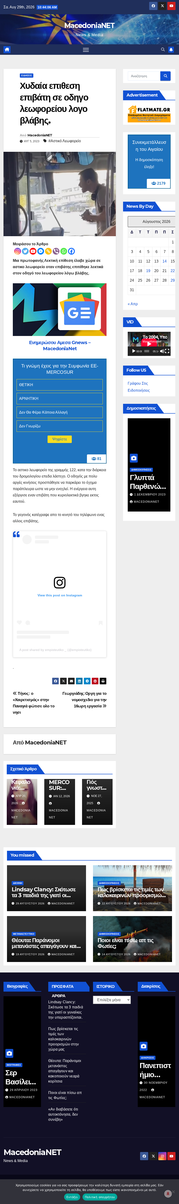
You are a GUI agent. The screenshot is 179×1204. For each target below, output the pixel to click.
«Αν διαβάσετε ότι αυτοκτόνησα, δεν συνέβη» (63, 1114)
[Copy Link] (48, 251)
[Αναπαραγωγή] (133, 351)
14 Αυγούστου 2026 (116, 954)
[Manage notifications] (168, 1193)
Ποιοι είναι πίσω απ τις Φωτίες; (125, 943)
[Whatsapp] (63, 251)
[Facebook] (71, 251)
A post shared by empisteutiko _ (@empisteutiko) (55, 650)
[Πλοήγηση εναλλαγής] (86, 49)
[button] (163, 50)
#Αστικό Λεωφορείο (64, 141)
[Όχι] (173, 1191)
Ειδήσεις (26, 75)
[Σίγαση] (162, 351)
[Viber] (56, 251)
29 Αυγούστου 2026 (30, 903)
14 (164, 261)
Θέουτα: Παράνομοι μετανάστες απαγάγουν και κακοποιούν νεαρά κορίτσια (45, 946)
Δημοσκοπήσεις (141, 469)
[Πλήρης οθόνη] (167, 351)
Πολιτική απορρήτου (100, 1197)
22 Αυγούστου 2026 (116, 903)
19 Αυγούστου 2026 (30, 954)
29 (173, 280)
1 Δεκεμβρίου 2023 (150, 494)
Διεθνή (17, 883)
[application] (149, 344)
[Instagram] (17, 251)
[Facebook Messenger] (40, 251)
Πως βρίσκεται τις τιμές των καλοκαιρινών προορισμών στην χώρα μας (131, 895)
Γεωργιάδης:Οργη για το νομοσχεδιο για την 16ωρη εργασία (84, 699)
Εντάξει (72, 1197)
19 (148, 271)
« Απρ (133, 304)
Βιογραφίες (14, 1065)
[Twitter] (25, 251)
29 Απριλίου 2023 (24, 1090)
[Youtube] (33, 251)
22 (173, 271)
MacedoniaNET (89, 25)
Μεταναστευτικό (23, 934)
